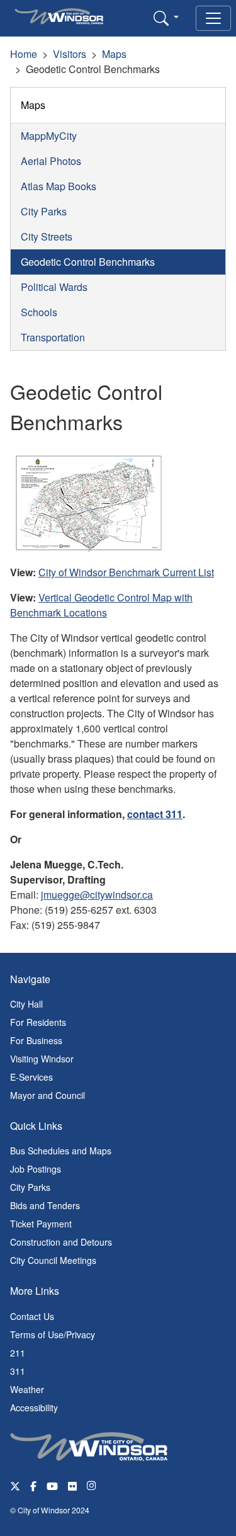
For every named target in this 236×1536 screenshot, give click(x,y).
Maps (114, 54)
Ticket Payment (41, 1223)
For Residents (38, 1022)
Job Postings (35, 1169)
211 (17, 1352)
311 (17, 1371)
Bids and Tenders (45, 1205)
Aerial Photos (51, 161)
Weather (27, 1389)
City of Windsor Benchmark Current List (126, 572)
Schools (39, 312)
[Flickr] (72, 1485)
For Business (36, 1040)
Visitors (69, 54)
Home (23, 54)
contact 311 (155, 814)
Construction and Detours (61, 1242)
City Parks (44, 211)
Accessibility (34, 1407)
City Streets (46, 236)
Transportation (53, 337)
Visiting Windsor (42, 1058)
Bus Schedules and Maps (60, 1150)
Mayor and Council (47, 1095)
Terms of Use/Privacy (52, 1334)
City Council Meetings (53, 1260)
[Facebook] (33, 1485)
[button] (166, 17)
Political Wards (54, 287)
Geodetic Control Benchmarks (88, 261)
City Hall (26, 1004)
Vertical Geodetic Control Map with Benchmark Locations (101, 605)
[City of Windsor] (88, 1444)
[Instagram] (92, 1485)
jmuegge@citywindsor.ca (97, 894)
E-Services (31, 1077)
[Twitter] (15, 1485)
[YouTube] (52, 1485)
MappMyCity (49, 135)
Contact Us (32, 1316)
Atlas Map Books (58, 186)
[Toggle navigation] (213, 18)
